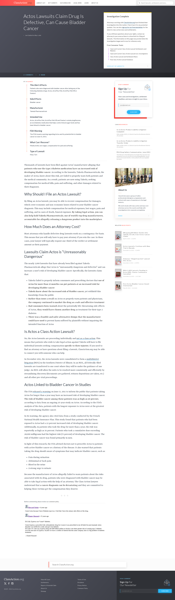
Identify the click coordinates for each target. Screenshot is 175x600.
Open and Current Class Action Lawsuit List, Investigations (129, 54)
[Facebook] (9, 583)
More (120, 216)
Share (43, 75)
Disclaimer (80, 582)
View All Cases (45, 579)
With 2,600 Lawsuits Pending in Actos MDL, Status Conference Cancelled (135, 272)
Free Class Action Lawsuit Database (121, 59)
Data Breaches (65, 3)
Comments (29, 75)
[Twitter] (5, 583)
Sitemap (43, 591)
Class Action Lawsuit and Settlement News (124, 57)
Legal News (78, 3)
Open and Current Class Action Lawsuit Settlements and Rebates (128, 50)
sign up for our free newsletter (132, 27)
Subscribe (133, 112)
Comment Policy (82, 588)
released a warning (42, 392)
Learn (86, 3)
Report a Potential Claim (48, 585)
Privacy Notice (82, 585)
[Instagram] (12, 583)
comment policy (54, 501)
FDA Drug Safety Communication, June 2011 (133, 152)
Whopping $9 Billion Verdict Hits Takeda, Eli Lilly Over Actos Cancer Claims (136, 234)
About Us (94, 3)
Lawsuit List (40, 3)
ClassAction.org (129, 22)
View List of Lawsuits (115, 66)
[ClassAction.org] (17, 3)
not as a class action (85, 338)
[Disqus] (64, 529)
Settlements (52, 3)
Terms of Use (81, 579)
